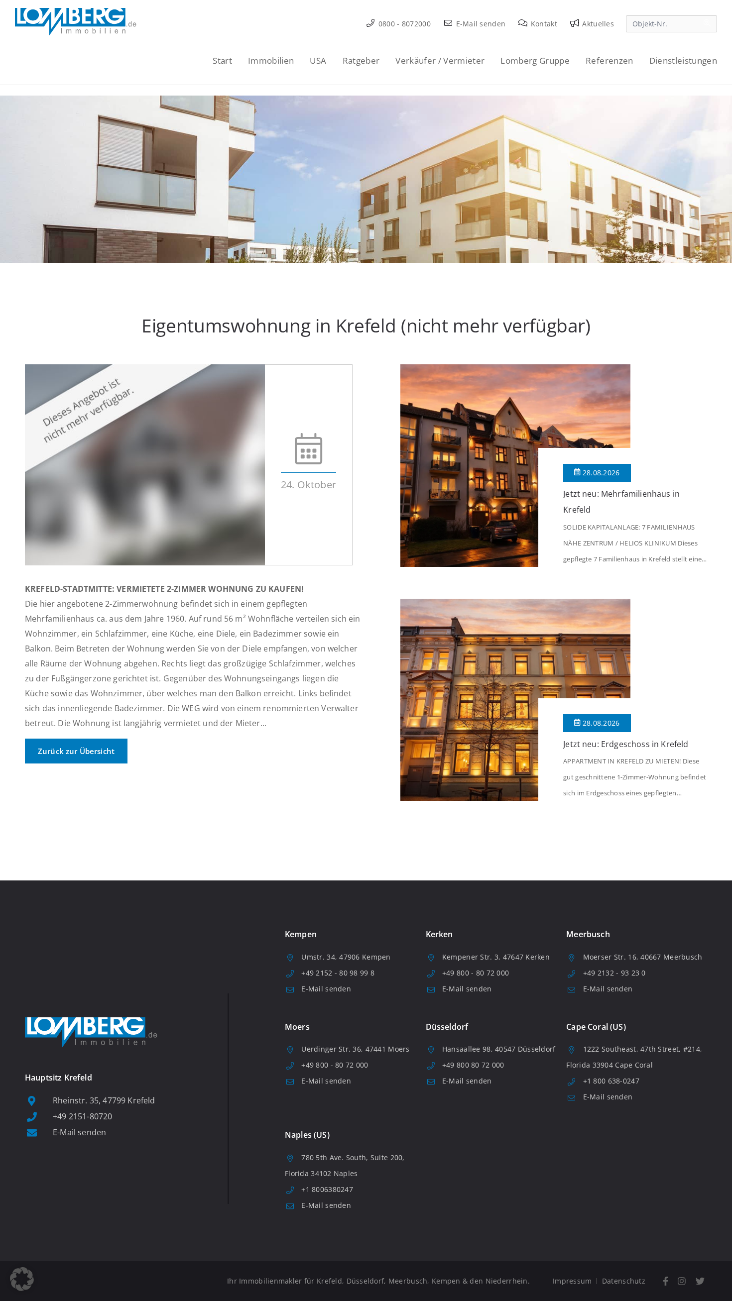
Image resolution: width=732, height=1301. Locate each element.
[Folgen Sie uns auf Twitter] (700, 1281)
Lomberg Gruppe (535, 60)
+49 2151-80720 (82, 1116)
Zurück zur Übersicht (76, 751)
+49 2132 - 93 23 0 (614, 972)
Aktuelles (597, 23)
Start (222, 60)
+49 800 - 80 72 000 (475, 972)
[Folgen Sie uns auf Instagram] (682, 1281)
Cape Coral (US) (595, 1026)
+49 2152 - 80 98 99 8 (337, 972)
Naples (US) (307, 1134)
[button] (22, 1279)
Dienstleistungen (683, 60)
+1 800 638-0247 (611, 1080)
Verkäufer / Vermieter (440, 60)
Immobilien (271, 60)
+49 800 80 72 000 (473, 1065)
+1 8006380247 (327, 1189)
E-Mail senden (479, 23)
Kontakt (543, 23)
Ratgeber (361, 60)
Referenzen (609, 60)
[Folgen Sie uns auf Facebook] (665, 1281)
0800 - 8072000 (403, 23)
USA (318, 60)
